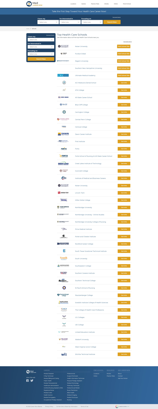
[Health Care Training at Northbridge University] (64, 207)
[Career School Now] (124, 406)
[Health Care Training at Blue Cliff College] (64, 105)
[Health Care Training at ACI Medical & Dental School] (65, 83)
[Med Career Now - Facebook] (27, 380)
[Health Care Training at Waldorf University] (65, 339)
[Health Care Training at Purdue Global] (64, 54)
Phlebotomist (71, 373)
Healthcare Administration (51, 385)
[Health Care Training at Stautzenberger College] (64, 295)
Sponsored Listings (127, 41)
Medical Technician (72, 397)
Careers (83, 4)
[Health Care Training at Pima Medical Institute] (64, 229)
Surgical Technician (72, 376)
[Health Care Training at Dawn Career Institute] (64, 134)
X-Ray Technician (48, 376)
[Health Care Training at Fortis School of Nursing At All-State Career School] (64, 156)
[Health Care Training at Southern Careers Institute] (64, 273)
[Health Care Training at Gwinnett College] (64, 171)
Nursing (69, 400)
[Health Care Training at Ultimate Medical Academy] (64, 75)
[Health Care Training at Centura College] (64, 127)
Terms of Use (84, 406)
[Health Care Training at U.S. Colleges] (64, 317)
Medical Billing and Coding (51, 378)
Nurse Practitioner (72, 390)
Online (116, 4)
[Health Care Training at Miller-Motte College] (64, 200)
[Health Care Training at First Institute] (64, 141)
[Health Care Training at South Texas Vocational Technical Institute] (65, 251)
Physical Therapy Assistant (74, 381)
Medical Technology (73, 383)
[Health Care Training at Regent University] (64, 61)
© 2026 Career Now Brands (34, 406)
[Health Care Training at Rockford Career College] (64, 244)
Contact (120, 376)
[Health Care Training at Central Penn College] (64, 119)
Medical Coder (48, 392)
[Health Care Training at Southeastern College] (64, 265)
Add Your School (122, 378)
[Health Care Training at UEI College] (64, 325)
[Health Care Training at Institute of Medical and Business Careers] (65, 178)
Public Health (48, 381)
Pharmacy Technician (73, 385)
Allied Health (70, 392)
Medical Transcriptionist (50, 383)
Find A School (127, 4)
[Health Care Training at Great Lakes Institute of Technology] (64, 163)
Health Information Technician (75, 378)
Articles (106, 4)
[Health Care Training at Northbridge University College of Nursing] (64, 222)
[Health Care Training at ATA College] (64, 90)
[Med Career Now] (34, 4)
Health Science (48, 395)
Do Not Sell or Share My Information (66, 406)
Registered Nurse (49, 390)
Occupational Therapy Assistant (53, 400)
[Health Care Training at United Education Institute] (64, 332)
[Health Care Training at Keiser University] (64, 46)
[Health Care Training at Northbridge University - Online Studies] (64, 214)
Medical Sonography (49, 397)
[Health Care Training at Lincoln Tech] (64, 192)
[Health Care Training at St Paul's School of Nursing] (65, 288)
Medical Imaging (72, 395)
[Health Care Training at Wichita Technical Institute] (64, 354)
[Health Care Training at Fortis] (64, 149)
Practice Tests (95, 4)
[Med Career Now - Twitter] (31, 380)
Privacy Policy (49, 406)
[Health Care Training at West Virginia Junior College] (64, 347)
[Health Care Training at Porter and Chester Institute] (64, 236)
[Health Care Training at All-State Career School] (64, 97)
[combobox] (48, 22)
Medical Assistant (49, 373)
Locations (73, 4)
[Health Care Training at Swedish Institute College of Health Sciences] (64, 302)
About (120, 373)
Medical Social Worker (73, 388)
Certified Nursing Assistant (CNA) (53, 388)
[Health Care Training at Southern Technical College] (65, 280)
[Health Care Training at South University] (64, 258)
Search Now (112, 22)
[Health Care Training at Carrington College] (65, 112)
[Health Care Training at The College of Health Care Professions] (64, 310)
